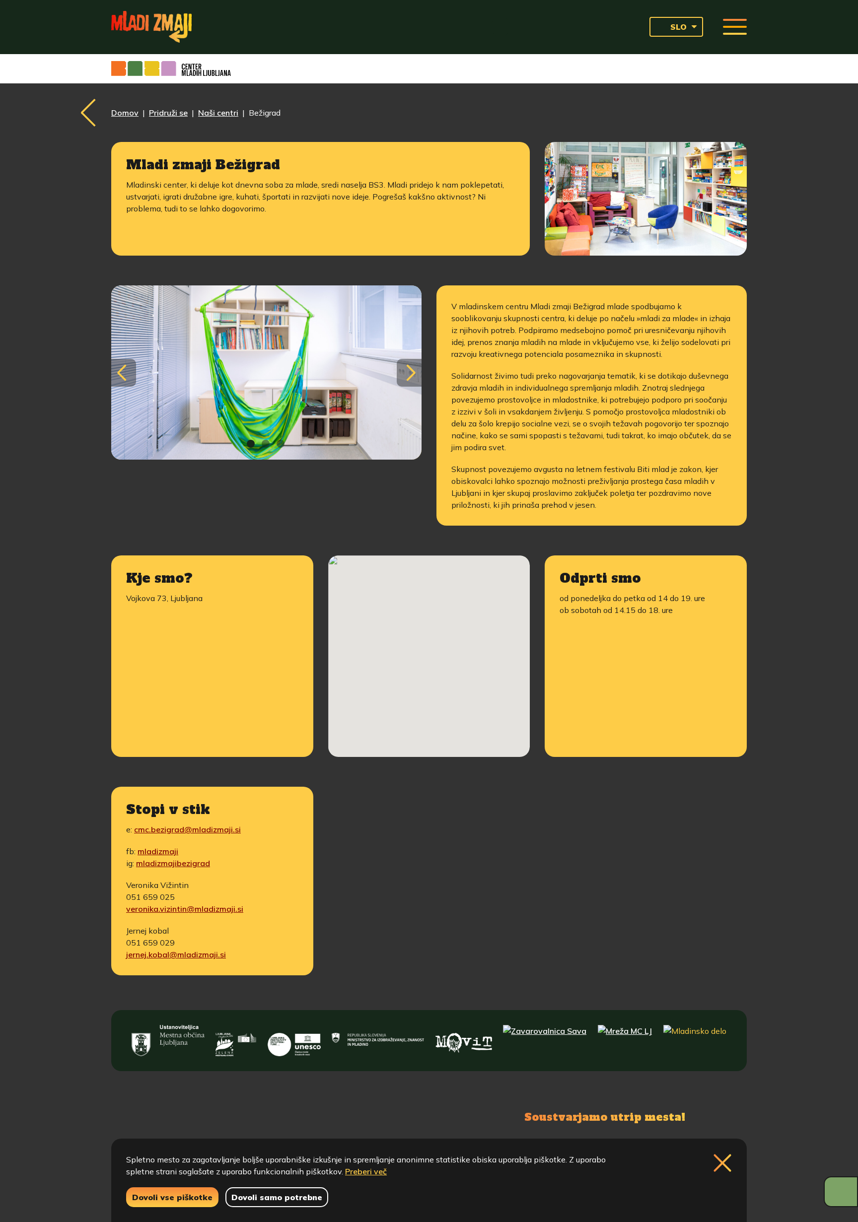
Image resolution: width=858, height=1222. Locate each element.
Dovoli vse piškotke (172, 1197)
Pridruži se (168, 113)
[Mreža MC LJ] (625, 1040)
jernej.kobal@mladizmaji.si (176, 954)
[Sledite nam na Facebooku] (178, 1116)
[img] (251, 444)
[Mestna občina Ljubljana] (168, 1040)
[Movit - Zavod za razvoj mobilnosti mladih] (463, 1040)
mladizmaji (158, 851)
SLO (678, 27)
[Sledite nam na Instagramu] (224, 1116)
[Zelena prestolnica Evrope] (235, 1040)
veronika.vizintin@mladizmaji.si (184, 909)
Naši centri (218, 113)
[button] (429, 638)
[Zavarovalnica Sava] (544, 1040)
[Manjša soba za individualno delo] (266, 372)
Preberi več (366, 1171)
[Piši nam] (275, 1116)
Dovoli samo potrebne (276, 1197)
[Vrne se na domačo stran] (151, 27)
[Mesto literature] (294, 1040)
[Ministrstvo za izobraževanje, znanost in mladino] (378, 1040)
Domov (125, 113)
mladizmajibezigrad (173, 863)
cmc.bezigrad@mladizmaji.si (187, 829)
